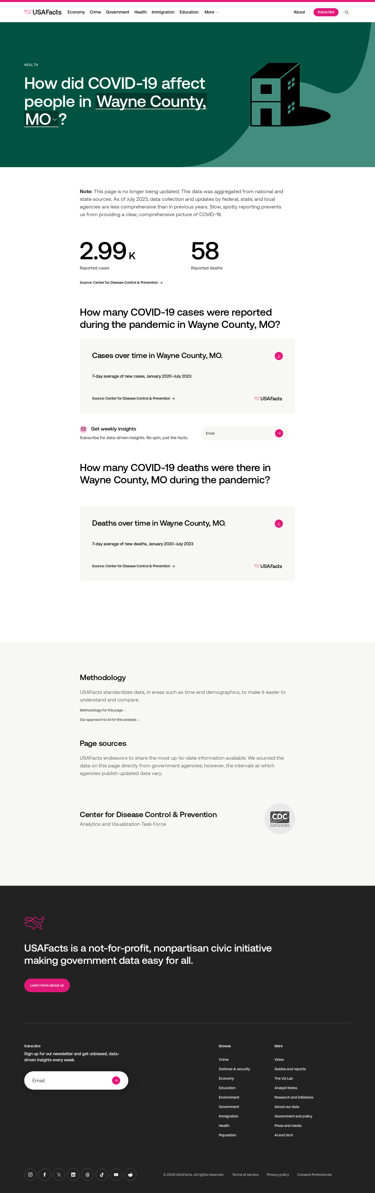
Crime (95, 12)
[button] (115, 110)
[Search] (347, 12)
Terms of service (245, 1175)
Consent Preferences (314, 1175)
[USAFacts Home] (42, 12)
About (299, 12)
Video (279, 1059)
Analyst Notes (285, 1088)
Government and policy (293, 1116)
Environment (229, 1097)
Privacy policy (278, 1175)
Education (189, 12)
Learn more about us (47, 985)
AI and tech (283, 1135)
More (209, 12)
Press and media (288, 1126)
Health (140, 12)
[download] (279, 356)
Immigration (163, 12)
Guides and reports (290, 1069)
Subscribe (326, 12)
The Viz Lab (283, 1078)
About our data (286, 1107)
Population (227, 1135)
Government (117, 12)
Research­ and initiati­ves (293, 1097)
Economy (76, 12)
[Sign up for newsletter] (279, 433)
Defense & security (234, 1069)
